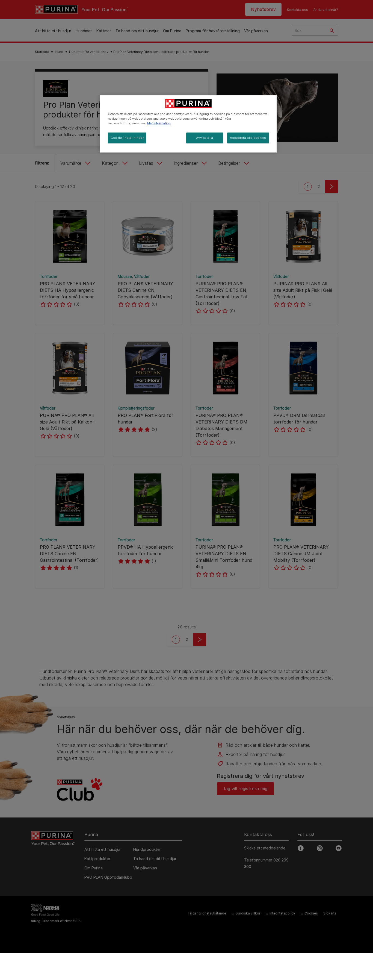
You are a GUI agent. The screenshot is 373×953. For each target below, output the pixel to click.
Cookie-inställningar (127, 138)
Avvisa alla (204, 138)
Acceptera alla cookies (248, 138)
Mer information (159, 123)
